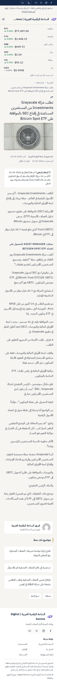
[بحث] (22, 2)
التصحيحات (22, 644)
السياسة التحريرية (46, 644)
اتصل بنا (49, 649)
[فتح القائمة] (3, 19)
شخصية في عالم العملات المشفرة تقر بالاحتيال (29, 568)
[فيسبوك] (51, 3)
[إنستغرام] (46, 3)
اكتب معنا (23, 654)
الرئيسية (50, 82)
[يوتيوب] (36, 3)
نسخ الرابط (35, 596)
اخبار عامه (40, 82)
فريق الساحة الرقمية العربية (38, 156)
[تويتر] (41, 3)
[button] (28, 136)
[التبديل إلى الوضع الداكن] (28, 2)
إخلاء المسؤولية (46, 654)
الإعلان (24, 649)
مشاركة (48, 596)
